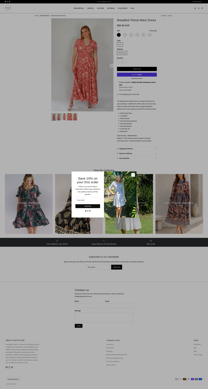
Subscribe (87, 206)
